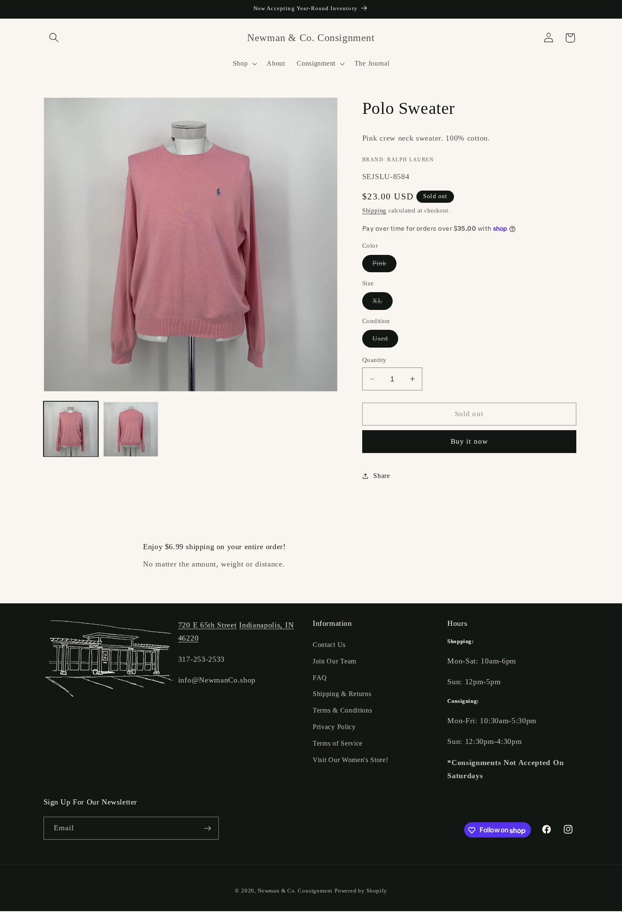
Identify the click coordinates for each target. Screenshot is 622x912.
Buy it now (469, 441)
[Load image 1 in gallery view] (71, 429)
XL (382, 303)
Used (385, 340)
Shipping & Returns (342, 694)
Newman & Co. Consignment (295, 891)
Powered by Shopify (361, 891)
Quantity (374, 360)
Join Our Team (334, 661)
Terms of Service (338, 743)
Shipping (374, 210)
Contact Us (329, 645)
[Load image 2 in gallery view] (130, 429)
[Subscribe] (207, 828)
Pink (384, 265)
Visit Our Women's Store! (350, 759)
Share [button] (381, 475)
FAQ (320, 677)
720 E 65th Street (207, 625)
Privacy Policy (334, 727)
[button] (54, 38)
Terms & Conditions (342, 710)
